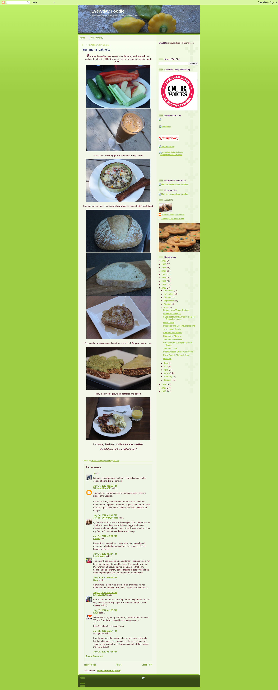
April (166, 370)
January (168, 380)
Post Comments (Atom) (108, 670)
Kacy (95, 580)
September (169, 301)
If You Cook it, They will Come (176, 355)
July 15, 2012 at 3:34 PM (105, 631)
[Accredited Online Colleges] (171, 152)
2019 (164, 264)
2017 (164, 271)
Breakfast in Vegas (172, 313)
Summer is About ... (172, 336)
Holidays (167, 358)
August (167, 304)
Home (82, 38)
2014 (164, 281)
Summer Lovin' (170, 348)
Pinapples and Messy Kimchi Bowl (179, 326)
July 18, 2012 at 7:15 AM (105, 652)
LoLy (95, 613)
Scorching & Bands (172, 329)
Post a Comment (94, 656)
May (166, 366)
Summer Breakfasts (172, 339)
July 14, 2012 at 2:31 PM (105, 486)
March (167, 373)
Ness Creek (168, 322)
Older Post (147, 665)
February (168, 377)
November (169, 294)
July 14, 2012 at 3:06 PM (105, 536)
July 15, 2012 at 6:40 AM (105, 577)
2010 (164, 388)
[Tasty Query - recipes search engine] (169, 141)
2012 (164, 288)
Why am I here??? (102, 488)
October (168, 297)
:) (94, 473)
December (169, 291)
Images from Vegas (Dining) (176, 310)
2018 (164, 267)
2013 (164, 284)
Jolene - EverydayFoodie (105, 518)
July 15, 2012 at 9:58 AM (105, 592)
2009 (164, 391)
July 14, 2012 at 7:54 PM (105, 554)
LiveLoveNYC (100, 595)
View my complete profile (172, 218)
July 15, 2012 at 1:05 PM (105, 610)
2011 (164, 384)
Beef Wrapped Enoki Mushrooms (178, 352)
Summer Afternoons (172, 333)
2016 (164, 274)
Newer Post (90, 665)
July (166, 307)
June (166, 363)
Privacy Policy (96, 38)
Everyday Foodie (107, 11)
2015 (164, 278)
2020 (164, 261)
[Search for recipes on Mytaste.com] (166, 146)
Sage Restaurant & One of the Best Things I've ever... (179, 318)
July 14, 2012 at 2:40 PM (105, 515)
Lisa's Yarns (99, 556)
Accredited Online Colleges (171, 155)
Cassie (96, 538)
